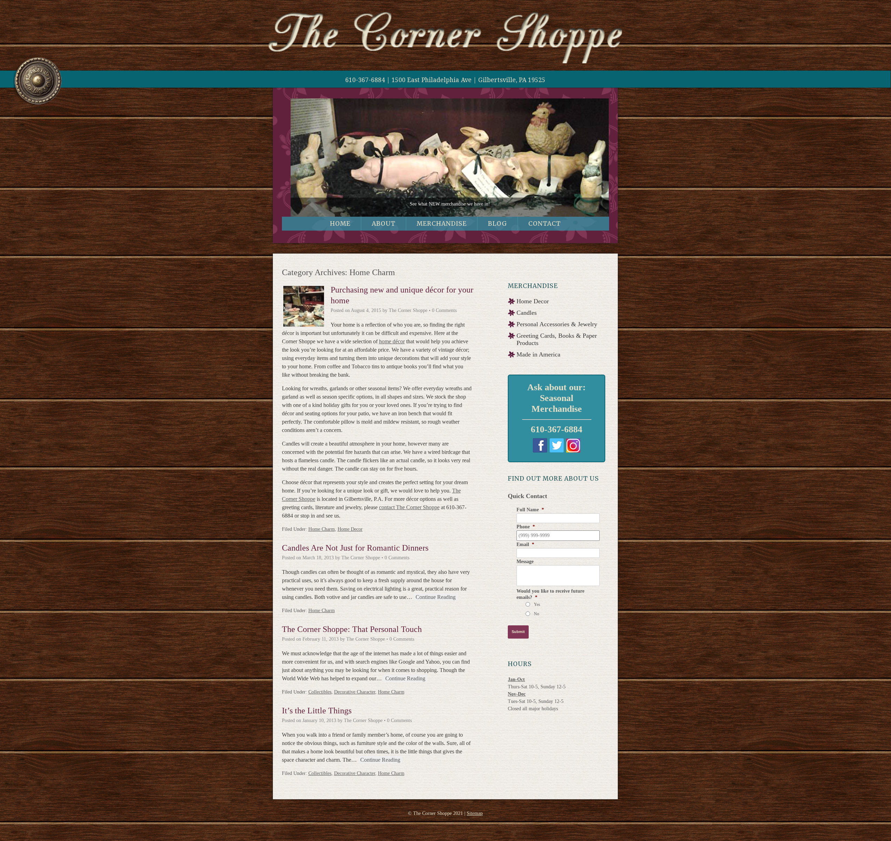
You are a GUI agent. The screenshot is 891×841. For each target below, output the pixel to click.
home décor (392, 344)
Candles (527, 315)
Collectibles (319, 695)
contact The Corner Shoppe (409, 510)
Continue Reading (436, 600)
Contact (544, 227)
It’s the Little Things (317, 713)
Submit (518, 635)
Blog (497, 227)
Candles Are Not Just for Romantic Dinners (355, 550)
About (383, 227)
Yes (537, 607)
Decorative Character (354, 695)
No (536, 617)
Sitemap (475, 816)
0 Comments (444, 313)
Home (340, 227)
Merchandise (442, 227)
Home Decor (350, 532)
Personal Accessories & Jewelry (557, 327)
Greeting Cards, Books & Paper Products (557, 342)
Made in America (538, 357)
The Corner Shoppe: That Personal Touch (352, 632)
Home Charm (321, 532)
